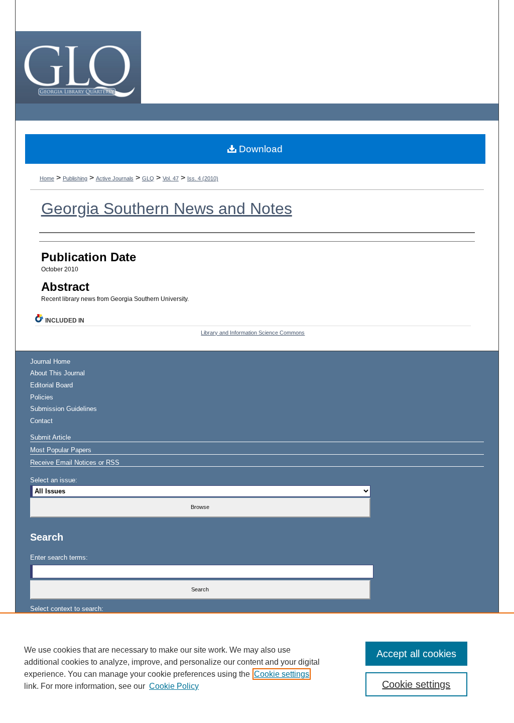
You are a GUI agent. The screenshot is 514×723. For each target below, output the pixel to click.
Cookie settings (281, 674)
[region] (257, 667)
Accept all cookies (416, 653)
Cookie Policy (174, 686)
